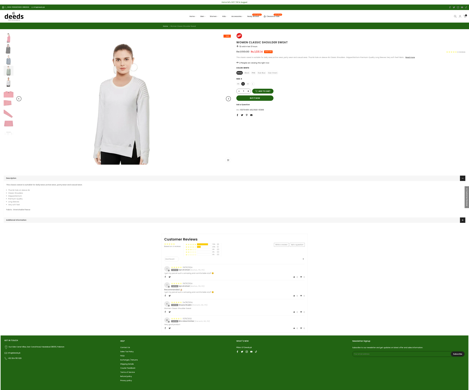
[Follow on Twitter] (454, 7)
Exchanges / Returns (129, 360)
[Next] (228, 98)
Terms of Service (127, 372)
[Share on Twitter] (242, 115)
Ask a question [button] (297, 244)
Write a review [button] (281, 244)
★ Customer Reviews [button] (467, 197)
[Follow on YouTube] (462, 7)
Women (213, 16)
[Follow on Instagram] (458, 7)
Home (192, 16)
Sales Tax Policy (127, 351)
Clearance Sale (273, 16)
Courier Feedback (127, 368)
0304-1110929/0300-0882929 (18, 7)
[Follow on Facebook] (450, 7)
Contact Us (125, 347)
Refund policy (126, 376)
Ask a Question (243, 104)
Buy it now (255, 98)
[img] (176, 267)
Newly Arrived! (254, 16)
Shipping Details (127, 364)
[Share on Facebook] (237, 115)
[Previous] (18, 98)
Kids (224, 16)
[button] (451, 52)
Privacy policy (126, 380)
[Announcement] (234, 2)
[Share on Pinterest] (247, 115)
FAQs (122, 355)
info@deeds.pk (39, 7)
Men (202, 16)
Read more (410, 57)
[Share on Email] (251, 115)
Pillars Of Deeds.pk (244, 347)
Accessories (236, 16)
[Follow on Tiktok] (466, 7)
